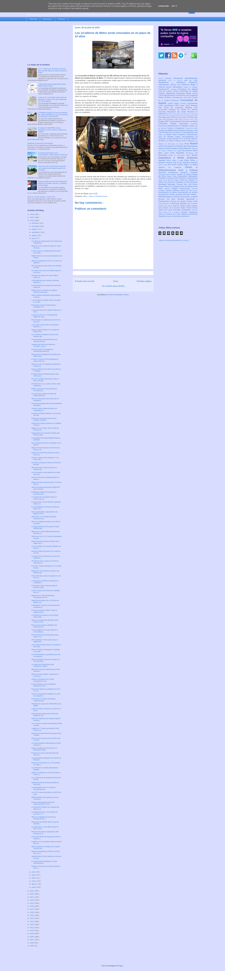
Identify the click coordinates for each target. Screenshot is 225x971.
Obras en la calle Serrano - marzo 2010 (41, 197)
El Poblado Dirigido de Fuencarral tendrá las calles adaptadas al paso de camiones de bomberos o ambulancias (53, 114)
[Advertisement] (47, 42)
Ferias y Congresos (176, 128)
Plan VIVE (188, 184)
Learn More (163, 6)
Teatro (183, 206)
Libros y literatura (188, 141)
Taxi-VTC (176, 206)
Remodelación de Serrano (188, 192)
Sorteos (170, 206)
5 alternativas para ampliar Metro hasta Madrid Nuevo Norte (52, 85)
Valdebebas (193, 212)
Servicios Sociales (179, 203)
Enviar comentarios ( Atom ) (118, 295)
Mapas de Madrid (164, 148)
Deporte (189, 107)
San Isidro (172, 199)
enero (34, 887)
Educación (172, 112)
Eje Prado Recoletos (186, 112)
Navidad (162, 160)
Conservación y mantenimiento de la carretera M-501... (44, 340)
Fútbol (175, 134)
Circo (190, 97)
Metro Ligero (164, 153)
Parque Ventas (172, 176)
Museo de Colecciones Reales (180, 155)
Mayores (188, 148)
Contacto (61, 19)
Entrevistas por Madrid (190, 121)
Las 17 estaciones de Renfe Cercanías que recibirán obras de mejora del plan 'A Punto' (52, 70)
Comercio (175, 100)
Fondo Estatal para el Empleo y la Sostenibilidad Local (178, 132)
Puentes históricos (173, 190)
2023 (32, 891)
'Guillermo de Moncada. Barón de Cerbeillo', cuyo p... (43, 345)
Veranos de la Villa (174, 214)
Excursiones (163, 126)
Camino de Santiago (190, 87)
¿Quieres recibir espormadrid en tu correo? (173, 240)
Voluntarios (169, 216)
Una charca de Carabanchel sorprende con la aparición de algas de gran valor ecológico (52, 168)
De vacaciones (178, 108)
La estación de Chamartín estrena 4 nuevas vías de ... (44, 498)
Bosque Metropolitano (174, 87)
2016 (32, 912)
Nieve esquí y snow (175, 160)
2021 (32, 897)
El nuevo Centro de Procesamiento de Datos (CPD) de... (44, 360)
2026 (32, 214)
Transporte (187, 210)
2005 (32, 946)
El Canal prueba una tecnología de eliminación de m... (43, 685)
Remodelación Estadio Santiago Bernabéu (174, 194)
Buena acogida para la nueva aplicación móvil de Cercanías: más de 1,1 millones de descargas (52, 183)
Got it (174, 6)
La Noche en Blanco (174, 141)
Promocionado (186, 188)
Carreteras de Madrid (188, 89)
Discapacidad (163, 109)
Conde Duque (174, 103)
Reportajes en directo (171, 197)
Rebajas (195, 190)
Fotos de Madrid (165, 134)
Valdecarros (162, 214)
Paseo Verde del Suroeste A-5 (186, 180)
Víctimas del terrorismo (189, 214)
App (186, 80)
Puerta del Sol (186, 190)
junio (34, 872)
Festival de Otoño (191, 128)
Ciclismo (168, 97)
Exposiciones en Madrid (178, 126)
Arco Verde (193, 80)
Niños (187, 160)
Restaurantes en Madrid (189, 197)
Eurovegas (194, 123)
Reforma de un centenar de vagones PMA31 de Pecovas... (44, 291)
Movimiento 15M (192, 153)
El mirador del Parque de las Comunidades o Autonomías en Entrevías (52, 154)
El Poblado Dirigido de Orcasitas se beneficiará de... (44, 493)
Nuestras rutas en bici (174, 163)
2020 (32, 900)
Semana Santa (192, 201)
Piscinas (180, 184)
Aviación (173, 85)
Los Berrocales (170, 144)
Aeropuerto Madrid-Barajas (186, 78)
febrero (34, 884)
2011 (32, 928)
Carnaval (174, 89)
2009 (32, 934)
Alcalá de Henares (176, 80)
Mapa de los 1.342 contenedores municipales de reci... (43, 596)
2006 (32, 943)
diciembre (35, 223)
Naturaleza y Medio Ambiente (178, 157)
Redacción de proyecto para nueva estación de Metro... (43, 419)
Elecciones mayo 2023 (190, 119)
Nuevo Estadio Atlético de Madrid (185, 165)
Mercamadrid (187, 151)
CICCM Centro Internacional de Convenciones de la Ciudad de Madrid (178, 95)
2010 (32, 931)
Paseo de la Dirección (166, 180)
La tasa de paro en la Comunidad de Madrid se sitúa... (44, 316)
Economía (162, 112)
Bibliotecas (186, 85)
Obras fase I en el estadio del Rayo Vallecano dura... (43, 517)
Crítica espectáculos (166, 105)
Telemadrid (177, 210)
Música (195, 155)
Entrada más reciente (85, 281)
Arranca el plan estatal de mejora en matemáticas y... (44, 409)
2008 (32, 937)
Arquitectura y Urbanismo (173, 82)
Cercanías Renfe (184, 93)
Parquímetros (183, 176)
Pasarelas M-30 (173, 178)
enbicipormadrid (176, 121)
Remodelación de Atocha (168, 192)
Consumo (184, 103)
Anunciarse (47, 19)
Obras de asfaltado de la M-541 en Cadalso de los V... (43, 818)
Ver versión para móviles (113, 286)
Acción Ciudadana (166, 78)
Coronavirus (193, 103)
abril (33, 878)
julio (33, 238)
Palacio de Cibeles (184, 174)
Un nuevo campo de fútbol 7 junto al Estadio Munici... (44, 611)
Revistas (162, 199)
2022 (32, 894)
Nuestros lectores (190, 162)
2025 (32, 217)
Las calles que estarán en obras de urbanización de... (43, 394)
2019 (32, 903)
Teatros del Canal (165, 210)
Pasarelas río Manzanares (188, 178)
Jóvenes (162, 141)
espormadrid (185, 124)
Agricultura (163, 80)
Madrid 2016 (163, 146)
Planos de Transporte (173, 186)
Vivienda (162, 216)
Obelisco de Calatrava (171, 167)
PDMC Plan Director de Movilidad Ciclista (174, 182)
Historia (171, 137)
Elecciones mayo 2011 (166, 117)
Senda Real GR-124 (165, 203)
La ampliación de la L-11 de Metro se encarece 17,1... (44, 813)
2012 (32, 924)
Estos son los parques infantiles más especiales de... (44, 626)
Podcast (168, 188)
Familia (192, 126)
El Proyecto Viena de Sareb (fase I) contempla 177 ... (43, 306)
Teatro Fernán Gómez (189, 208)
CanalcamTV (164, 89)
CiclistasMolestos (178, 97)
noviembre (36, 226)
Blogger (120, 966)
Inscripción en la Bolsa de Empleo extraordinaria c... (43, 700)
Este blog (33, 19)
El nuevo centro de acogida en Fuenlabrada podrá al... (42, 350)
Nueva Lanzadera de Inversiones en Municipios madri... (44, 749)
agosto (34, 235)
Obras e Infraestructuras (98, 196)
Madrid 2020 (172, 146)
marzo (34, 881)
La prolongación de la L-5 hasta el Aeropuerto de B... (43, 788)
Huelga (178, 137)
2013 (32, 921)
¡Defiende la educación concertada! (40, 143)
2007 (32, 940)
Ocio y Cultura (188, 170)
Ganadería (182, 134)
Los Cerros (180, 144)
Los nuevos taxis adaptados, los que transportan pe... (44, 862)
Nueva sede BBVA (165, 164)
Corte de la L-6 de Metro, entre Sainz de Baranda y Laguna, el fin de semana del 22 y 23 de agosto (52, 99)
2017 (32, 909)
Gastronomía (192, 134)
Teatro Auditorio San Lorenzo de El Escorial (178, 207)
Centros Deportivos (167, 93)
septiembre (36, 232)
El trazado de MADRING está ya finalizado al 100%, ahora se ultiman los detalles (52, 130)
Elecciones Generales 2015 (175, 114)
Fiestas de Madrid (166, 130)
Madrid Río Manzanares (187, 146)
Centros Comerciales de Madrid (185, 91)
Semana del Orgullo (178, 201)
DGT (196, 108)
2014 (32, 918)
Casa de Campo (165, 91)
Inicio (115, 281)
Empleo (161, 121)
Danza (167, 108)
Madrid (194, 143)
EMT (167, 121)
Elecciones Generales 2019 (171, 115)
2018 (32, 906)
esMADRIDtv (164, 124)
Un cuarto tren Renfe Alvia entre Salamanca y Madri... (42, 665)
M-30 (187, 144)
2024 (32, 220)
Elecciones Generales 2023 (189, 115)
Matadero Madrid (177, 148)
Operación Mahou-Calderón (167, 174)
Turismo (185, 212)
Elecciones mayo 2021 (175, 119)
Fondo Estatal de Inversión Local (186, 130)
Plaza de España (187, 186)
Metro (85, 196)
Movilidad (181, 153)
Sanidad (181, 199)
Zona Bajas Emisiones (181, 216)
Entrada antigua (144, 281)
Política (176, 188)
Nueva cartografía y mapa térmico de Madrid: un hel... (44, 513)
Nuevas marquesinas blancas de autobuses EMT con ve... (43, 803)
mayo (34, 875)
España (174, 123)
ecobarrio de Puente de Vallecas (183, 109)
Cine (186, 97)
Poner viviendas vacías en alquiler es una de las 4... (46, 577)
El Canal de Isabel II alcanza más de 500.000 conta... (44, 586)
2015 (32, 915)
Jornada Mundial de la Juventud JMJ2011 (182, 139)
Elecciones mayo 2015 (183, 117)
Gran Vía (162, 137)
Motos (173, 153)
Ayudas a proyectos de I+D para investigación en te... (42, 680)
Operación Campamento (169, 172)
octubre (34, 229)
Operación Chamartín (189, 172)
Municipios (163, 155)
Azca (179, 85)
